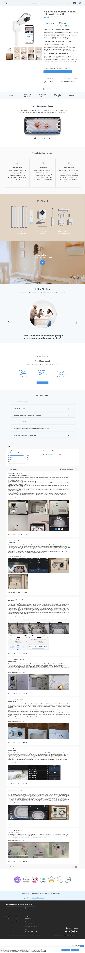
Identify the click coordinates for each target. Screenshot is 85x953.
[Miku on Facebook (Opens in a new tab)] (66, 931)
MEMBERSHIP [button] (49, 3)
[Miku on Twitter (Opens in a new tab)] (71, 931)
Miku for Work (38, 935)
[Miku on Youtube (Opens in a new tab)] (74, 931)
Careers (17, 921)
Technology (8, 914)
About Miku (18, 914)
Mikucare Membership (38, 898)
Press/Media (27, 916)
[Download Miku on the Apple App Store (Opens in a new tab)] (68, 928)
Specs (7, 916)
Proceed (75, 949)
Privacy (8, 935)
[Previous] (8, 321)
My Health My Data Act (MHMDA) (31, 931)
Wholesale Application (10, 921)
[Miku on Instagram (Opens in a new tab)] (69, 931)
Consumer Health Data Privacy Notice (19, 935)
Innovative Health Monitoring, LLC (63, 935)
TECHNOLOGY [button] (59, 3)
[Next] (76, 322)
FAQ (16, 918)
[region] (42, 950)
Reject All (66, 949)
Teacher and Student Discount (30, 923)
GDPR (26, 929)
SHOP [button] (40, 3)
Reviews (17, 916)
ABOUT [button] (68, 3)
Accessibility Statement (29, 924)
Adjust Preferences (56, 949)
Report (25, 534)
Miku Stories (8, 920)
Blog (16, 920)
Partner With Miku (28, 918)
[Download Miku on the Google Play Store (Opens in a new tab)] (75, 928)
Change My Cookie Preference (30, 914)
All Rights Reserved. (73, 935)
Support (7, 918)
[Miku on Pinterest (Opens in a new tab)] (77, 931)
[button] (69, 469)
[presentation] (18, 507)
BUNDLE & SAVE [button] (32, 3)
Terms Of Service (31, 935)
